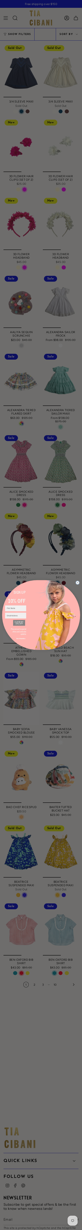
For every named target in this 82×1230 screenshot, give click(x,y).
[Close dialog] (77, 582)
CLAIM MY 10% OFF (19, 623)
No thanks (20, 638)
